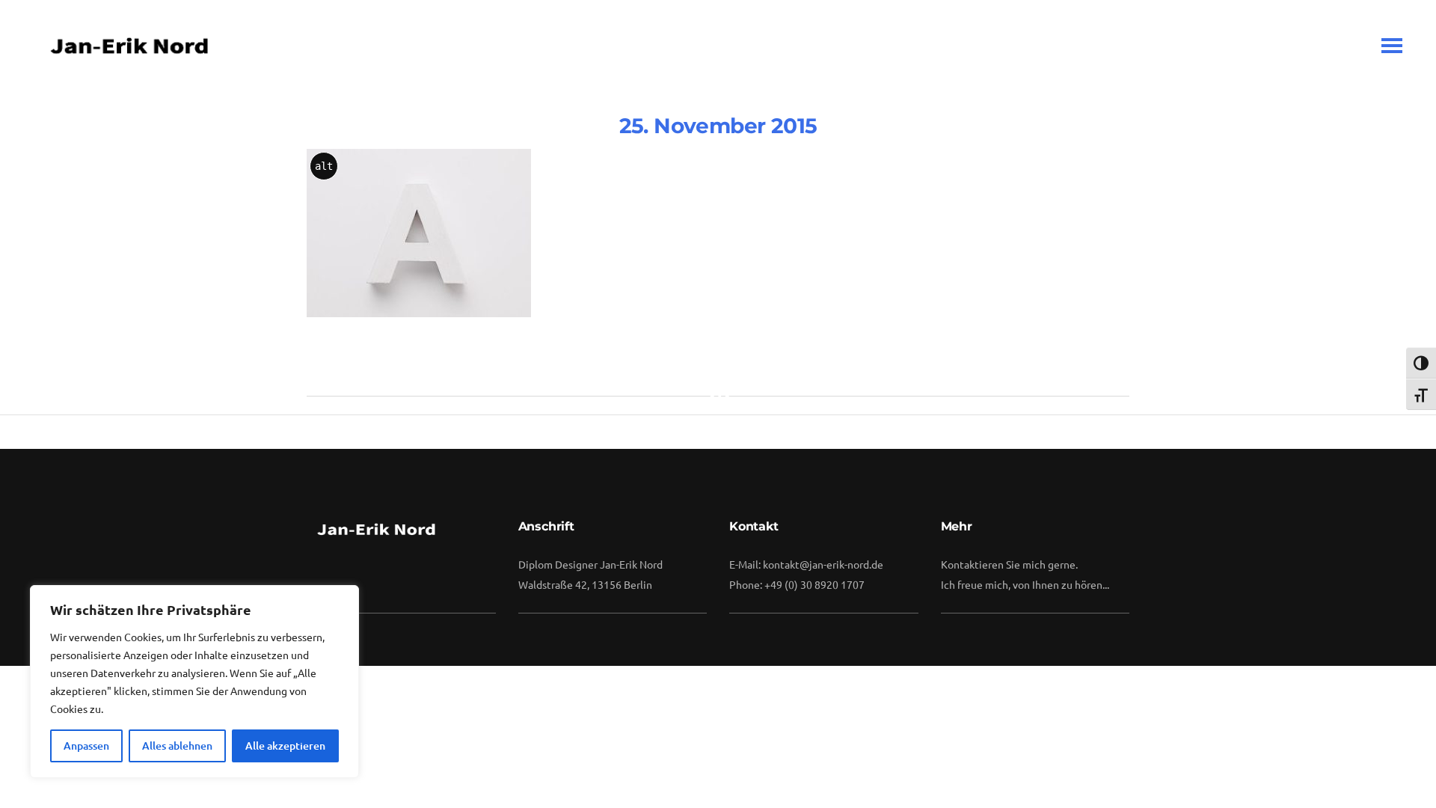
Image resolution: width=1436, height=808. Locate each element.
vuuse (729, 257)
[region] (194, 681)
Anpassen (86, 745)
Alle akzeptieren (285, 745)
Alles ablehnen (177, 745)
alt (324, 166)
